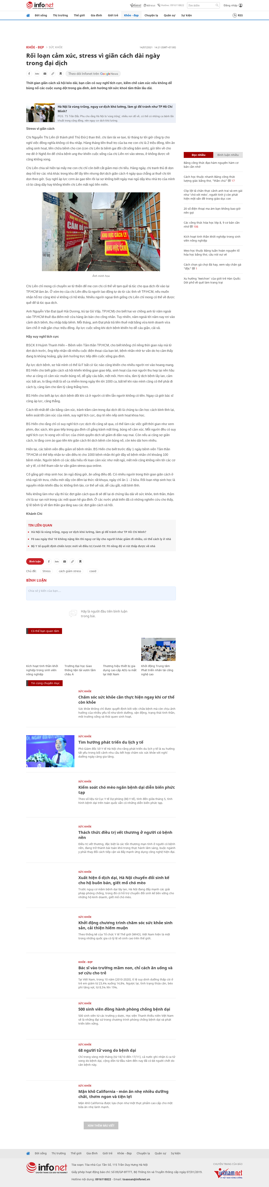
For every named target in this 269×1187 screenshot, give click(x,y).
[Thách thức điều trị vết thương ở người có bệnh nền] (50, 841)
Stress (47, 571)
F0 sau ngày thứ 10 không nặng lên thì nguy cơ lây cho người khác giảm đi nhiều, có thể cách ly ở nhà (101, 539)
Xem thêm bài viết (101, 1125)
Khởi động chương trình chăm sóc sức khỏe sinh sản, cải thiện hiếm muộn (125, 925)
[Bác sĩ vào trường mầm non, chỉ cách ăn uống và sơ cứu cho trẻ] (50, 977)
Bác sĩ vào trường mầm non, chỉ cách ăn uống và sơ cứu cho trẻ (125, 970)
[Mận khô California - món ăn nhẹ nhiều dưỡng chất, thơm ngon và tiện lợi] (50, 1100)
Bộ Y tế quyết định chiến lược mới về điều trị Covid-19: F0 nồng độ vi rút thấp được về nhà (93, 546)
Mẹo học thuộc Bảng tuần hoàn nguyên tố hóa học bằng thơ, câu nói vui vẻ (211, 252)
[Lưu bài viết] (61, 74)
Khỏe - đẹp (131, 15)
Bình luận (35, 561)
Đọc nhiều (198, 155)
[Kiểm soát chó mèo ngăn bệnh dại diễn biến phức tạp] (50, 796)
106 (195, 226)
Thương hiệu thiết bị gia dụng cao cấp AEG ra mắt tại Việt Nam (119, 670)
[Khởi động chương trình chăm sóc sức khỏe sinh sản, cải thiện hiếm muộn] (50, 932)
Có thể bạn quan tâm (45, 631)
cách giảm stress (70, 571)
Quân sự (169, 15)
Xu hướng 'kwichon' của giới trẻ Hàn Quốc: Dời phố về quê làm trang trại (212, 280)
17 (233, 181)
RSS (240, 15)
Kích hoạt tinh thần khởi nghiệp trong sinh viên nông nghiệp (42, 670)
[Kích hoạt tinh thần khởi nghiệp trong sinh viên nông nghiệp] (43, 649)
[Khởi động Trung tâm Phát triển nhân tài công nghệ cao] (158, 649)
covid (92, 571)
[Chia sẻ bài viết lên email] (45, 74)
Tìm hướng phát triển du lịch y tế (110, 742)
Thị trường (60, 15)
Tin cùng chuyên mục (45, 683)
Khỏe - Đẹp (35, 47)
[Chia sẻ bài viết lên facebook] (29, 74)
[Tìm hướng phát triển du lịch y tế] (50, 751)
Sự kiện (186, 15)
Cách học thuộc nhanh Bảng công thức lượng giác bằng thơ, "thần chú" (209, 179)
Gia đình (96, 15)
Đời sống (41, 15)
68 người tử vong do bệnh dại (107, 1050)
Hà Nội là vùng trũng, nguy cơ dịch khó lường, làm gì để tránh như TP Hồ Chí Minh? (115, 109)
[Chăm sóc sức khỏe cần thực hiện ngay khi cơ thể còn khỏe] (50, 706)
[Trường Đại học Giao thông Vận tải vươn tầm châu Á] (82, 649)
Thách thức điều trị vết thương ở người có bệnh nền (125, 835)
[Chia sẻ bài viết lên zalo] (37, 74)
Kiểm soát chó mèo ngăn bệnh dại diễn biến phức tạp (126, 790)
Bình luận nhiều (228, 155)
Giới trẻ (113, 15)
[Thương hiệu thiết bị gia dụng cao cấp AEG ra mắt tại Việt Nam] (120, 649)
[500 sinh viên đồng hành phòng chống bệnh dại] (50, 1018)
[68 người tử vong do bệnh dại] (50, 1059)
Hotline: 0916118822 (172, 5)
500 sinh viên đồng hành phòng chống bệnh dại (124, 1009)
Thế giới (79, 15)
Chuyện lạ (151, 15)
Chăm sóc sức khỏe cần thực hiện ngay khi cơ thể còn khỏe (126, 699)
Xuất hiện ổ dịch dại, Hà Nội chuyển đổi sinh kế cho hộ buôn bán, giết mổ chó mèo (123, 880)
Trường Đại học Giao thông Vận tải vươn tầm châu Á (80, 670)
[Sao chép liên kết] (53, 74)
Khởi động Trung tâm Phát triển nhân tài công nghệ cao (157, 670)
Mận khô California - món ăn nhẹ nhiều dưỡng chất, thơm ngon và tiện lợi (123, 1094)
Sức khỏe (56, 47)
